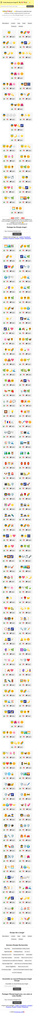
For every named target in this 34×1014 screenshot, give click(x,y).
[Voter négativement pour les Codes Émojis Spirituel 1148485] (23, 292)
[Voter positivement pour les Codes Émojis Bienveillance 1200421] (20, 809)
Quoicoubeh (29, 954)
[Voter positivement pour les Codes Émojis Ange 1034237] (20, 757)
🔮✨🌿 (9, 649)
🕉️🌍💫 (25, 649)
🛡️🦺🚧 (25, 794)
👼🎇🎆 (25, 84)
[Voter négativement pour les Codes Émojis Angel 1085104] (23, 181)
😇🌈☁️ (25, 691)
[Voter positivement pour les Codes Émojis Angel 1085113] (4, 150)
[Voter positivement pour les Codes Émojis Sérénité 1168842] (3, 343)
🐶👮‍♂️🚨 (9, 473)
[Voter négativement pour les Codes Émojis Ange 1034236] (7, 530)
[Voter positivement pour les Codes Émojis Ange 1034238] (4, 540)
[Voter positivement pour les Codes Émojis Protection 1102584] (4, 851)
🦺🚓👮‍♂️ (9, 815)
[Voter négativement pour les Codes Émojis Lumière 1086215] (23, 902)
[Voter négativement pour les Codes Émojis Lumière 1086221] (7, 416)
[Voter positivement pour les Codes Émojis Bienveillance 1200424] (20, 499)
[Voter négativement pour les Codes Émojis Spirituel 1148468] (7, 871)
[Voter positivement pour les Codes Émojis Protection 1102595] (4, 861)
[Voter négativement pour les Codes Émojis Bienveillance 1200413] (23, 602)
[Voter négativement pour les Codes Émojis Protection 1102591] (7, 281)
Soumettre (17, 989)
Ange (18, 23)
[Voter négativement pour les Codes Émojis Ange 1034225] (23, 706)
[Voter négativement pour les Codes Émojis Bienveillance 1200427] (23, 302)
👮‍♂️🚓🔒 (25, 515)
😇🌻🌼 (25, 156)
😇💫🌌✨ (25, 187)
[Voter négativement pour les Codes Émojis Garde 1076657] (23, 509)
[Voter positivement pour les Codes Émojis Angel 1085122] (20, 37)
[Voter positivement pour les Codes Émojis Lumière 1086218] (4, 323)
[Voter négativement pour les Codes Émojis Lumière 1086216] (23, 613)
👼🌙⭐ (9, 53)
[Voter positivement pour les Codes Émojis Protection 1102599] (4, 778)
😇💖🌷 (9, 187)
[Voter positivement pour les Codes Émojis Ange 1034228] (3, 581)
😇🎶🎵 (9, 177)
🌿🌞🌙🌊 (9, 370)
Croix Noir (16, 957)
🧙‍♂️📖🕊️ (25, 877)
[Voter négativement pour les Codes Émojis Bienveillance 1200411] (7, 623)
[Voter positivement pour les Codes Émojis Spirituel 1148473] (20, 923)
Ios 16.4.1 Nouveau (17, 972)
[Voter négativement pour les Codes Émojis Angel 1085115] (23, 161)
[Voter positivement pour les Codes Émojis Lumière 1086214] (4, 261)
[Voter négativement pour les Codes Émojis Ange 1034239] (7, 706)
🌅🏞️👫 (9, 246)
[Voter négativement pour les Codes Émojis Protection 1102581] (23, 519)
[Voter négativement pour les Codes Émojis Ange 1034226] (23, 561)
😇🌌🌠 (9, 711)
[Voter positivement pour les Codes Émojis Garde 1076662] (20, 447)
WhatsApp (28, 238)
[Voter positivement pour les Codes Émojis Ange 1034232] (20, 581)
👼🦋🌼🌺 (17, 104)
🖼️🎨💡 (25, 680)
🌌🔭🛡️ (25, 266)
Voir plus (17, 19)
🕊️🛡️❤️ (25, 660)
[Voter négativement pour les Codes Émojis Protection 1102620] (23, 830)
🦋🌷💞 (25, 804)
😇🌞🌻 (25, 711)
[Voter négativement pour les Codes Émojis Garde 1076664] (7, 457)
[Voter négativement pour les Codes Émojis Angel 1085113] (7, 150)
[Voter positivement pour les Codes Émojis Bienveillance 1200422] (20, 312)
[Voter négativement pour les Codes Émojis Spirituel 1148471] (7, 633)
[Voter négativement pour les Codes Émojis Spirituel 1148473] (23, 923)
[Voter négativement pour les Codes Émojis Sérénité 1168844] (23, 333)
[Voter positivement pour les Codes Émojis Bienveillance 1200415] (4, 250)
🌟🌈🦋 (9, 308)
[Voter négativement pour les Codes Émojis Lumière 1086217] (23, 685)
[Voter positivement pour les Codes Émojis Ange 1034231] (20, 716)
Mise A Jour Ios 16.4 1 (27, 957)
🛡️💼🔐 (9, 784)
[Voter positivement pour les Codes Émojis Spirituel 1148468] (4, 871)
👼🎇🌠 (9, 556)
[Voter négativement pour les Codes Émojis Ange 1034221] (7, 602)
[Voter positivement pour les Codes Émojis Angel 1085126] (4, 47)
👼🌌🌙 (25, 42)
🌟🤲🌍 (25, 308)
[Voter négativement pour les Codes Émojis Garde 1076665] (23, 840)
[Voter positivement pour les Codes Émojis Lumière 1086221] (4, 416)
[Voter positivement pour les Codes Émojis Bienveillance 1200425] (4, 395)
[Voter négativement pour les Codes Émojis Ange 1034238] (7, 540)
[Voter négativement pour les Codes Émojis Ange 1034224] (7, 592)
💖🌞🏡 (9, 608)
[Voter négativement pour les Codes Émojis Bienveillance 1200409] (7, 509)
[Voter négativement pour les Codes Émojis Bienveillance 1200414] (7, 809)
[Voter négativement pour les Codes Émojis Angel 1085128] (7, 99)
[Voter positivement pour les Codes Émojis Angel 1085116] (12, 109)
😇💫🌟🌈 (17, 742)
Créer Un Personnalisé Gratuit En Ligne (22, 969)
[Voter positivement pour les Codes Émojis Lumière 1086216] (20, 613)
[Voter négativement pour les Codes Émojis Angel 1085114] (24, 88)
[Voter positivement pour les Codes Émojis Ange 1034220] (4, 37)
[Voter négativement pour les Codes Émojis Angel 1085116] (15, 109)
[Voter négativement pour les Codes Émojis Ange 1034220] (7, 37)
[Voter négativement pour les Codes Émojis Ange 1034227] (7, 768)
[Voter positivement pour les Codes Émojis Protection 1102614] (4, 799)
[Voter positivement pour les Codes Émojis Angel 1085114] (20, 88)
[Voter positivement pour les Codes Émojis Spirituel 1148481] (20, 281)
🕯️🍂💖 (9, 670)
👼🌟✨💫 (25, 53)
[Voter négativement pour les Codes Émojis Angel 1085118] (23, 99)
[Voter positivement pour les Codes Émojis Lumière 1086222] (4, 923)
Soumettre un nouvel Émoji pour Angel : (17, 983)
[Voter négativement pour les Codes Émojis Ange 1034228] (7, 581)
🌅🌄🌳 (25, 198)
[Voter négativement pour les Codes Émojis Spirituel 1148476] (23, 261)
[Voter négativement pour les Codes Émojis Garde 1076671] (23, 664)
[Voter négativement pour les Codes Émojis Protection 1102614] (7, 799)
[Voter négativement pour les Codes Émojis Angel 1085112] (7, 119)
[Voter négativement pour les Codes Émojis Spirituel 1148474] (15, 213)
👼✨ (9, 598)
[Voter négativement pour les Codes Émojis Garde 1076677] (23, 913)
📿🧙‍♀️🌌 (9, 629)
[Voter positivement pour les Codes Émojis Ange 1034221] (4, 602)
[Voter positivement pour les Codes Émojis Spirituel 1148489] (20, 323)
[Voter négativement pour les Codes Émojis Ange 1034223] (23, 695)
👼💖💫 (9, 94)
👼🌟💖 (9, 546)
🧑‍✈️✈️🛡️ (9, 856)
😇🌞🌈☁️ (9, 146)
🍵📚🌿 (25, 391)
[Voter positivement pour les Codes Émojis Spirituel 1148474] (12, 213)
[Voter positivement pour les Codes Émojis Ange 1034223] (20, 695)
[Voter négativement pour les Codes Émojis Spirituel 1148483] (7, 902)
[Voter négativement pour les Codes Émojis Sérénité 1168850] (23, 354)
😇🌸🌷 (9, 156)
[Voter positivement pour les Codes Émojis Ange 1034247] (4, 571)
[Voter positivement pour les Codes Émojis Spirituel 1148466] (20, 654)
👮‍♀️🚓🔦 (9, 515)
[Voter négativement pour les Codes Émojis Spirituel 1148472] (7, 333)
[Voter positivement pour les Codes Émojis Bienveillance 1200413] (20, 602)
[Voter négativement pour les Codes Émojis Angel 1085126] (7, 47)
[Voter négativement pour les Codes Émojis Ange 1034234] (7, 561)
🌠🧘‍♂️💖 (9, 328)
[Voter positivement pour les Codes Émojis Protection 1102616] (20, 788)
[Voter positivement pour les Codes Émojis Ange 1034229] (12, 747)
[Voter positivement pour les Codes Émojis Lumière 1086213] (20, 468)
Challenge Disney (18, 951)
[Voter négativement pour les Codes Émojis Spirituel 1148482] (7, 654)
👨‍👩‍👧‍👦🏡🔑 (25, 473)
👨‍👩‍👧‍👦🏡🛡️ (9, 484)
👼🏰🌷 (9, 577)
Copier (13, 36)
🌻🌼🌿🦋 (25, 339)
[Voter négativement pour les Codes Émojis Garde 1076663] (23, 271)
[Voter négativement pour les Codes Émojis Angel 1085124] (7, 171)
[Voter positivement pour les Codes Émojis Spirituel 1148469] (4, 644)
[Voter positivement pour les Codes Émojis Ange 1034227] (4, 768)
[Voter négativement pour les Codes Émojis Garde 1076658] (7, 478)
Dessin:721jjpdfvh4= (11, 966)
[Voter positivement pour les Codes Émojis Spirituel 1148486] (20, 623)
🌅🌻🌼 (17, 208)
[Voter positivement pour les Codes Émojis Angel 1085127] (4, 161)
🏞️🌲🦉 (9, 453)
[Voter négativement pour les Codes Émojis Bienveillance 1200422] (23, 312)
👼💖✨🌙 (25, 577)
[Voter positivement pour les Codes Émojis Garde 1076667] (20, 819)
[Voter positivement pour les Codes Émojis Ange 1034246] (4, 716)
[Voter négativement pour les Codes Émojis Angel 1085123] (23, 57)
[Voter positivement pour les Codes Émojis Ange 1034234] (3, 561)
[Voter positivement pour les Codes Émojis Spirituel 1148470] (4, 375)
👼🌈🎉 (9, 525)
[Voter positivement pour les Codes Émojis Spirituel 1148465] (3, 892)
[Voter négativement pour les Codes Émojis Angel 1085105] (24, 119)
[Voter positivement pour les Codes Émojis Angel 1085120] (12, 78)
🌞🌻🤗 (25, 297)
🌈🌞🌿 (25, 246)
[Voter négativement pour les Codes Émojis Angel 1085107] (7, 181)
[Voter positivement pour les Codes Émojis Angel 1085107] (4, 181)
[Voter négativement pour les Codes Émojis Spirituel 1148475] (23, 675)
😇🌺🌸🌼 (17, 722)
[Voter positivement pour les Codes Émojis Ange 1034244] (4, 757)
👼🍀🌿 (25, 546)
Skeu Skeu (7, 948)
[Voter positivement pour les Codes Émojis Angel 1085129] (20, 171)
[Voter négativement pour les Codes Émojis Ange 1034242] (7, 737)
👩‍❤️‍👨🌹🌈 (25, 494)
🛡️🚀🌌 (9, 794)
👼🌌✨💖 (9, 535)
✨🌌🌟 (9, 918)
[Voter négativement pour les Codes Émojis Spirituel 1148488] (23, 644)
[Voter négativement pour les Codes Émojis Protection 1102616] (23, 788)
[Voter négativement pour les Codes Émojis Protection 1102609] (23, 633)
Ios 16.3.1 (27, 951)
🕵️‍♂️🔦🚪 (9, 680)
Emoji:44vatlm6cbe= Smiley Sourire (20, 948)
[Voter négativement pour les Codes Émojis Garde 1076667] (23, 819)
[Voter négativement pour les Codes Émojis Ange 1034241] (24, 540)
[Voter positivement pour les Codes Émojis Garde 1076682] (4, 819)
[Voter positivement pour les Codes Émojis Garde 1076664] (4, 457)
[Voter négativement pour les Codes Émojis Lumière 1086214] (7, 261)
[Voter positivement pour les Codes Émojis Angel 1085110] (3, 57)
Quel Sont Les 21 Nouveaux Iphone (23, 963)
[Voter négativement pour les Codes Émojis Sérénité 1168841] (7, 913)
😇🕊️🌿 (9, 198)
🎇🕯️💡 (9, 411)
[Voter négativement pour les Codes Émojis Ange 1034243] (23, 530)
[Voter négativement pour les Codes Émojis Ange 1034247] (7, 571)
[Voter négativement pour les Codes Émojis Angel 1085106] (15, 130)
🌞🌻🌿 (9, 297)
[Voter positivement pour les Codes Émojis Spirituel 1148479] (20, 871)
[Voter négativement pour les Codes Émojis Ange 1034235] (15, 726)
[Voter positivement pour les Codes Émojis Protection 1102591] (4, 281)
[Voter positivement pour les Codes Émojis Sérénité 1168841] (4, 913)
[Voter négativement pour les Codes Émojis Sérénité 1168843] (7, 437)
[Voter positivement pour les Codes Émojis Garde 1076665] (20, 840)
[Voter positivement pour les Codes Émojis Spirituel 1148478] (4, 312)
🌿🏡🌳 (25, 370)
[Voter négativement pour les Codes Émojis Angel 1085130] (7, 88)
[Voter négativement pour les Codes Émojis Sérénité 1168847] (23, 395)
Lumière (13, 23)
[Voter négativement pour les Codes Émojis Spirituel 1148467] (23, 892)
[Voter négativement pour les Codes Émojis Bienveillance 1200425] (7, 395)
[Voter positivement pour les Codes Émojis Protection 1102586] (20, 799)
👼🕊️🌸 (9, 587)
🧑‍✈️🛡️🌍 (25, 846)
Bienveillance (5, 23)
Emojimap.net (18, 1012)
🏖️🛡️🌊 (9, 442)
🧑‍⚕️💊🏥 (9, 846)
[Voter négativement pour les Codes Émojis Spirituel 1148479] (23, 871)
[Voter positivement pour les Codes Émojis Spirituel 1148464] (4, 292)
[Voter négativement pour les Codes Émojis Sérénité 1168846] (23, 861)
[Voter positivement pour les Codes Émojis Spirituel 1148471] (4, 633)
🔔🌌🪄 (9, 639)
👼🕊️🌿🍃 (25, 587)
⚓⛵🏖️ (25, 908)
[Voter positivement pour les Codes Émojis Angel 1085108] (12, 68)
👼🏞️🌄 (25, 566)
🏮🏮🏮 (25, 463)
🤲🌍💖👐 (9, 804)
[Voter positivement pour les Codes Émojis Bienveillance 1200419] (4, 613)
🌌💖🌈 (9, 266)
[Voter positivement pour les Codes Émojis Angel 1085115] (20, 161)
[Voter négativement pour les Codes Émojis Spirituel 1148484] (7, 664)
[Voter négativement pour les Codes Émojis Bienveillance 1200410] (7, 406)
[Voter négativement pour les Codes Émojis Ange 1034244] (7, 757)
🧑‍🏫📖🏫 (25, 815)
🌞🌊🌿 (25, 287)
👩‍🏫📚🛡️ (9, 494)
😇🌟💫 (25, 146)
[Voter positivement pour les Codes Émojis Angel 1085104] (20, 181)
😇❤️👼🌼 (9, 763)
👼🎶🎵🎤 (25, 556)
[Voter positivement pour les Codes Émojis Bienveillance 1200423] (3, 675)
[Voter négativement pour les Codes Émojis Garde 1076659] (7, 488)
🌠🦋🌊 (25, 318)
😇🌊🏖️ (9, 701)
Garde (23, 23)
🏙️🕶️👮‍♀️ (25, 442)
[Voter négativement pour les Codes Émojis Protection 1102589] (23, 478)
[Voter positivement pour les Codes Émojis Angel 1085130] (4, 88)
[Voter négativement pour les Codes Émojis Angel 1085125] (24, 47)
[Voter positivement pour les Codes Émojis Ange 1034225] (20, 706)
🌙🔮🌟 (9, 287)
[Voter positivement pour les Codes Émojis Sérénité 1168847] (20, 395)
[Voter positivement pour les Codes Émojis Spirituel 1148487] (4, 271)
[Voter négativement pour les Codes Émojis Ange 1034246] (7, 716)
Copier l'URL (17, 234)
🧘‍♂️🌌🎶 (9, 877)
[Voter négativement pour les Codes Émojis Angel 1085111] (7, 192)
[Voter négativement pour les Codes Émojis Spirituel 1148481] (23, 281)
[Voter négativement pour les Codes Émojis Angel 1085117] (24, 150)
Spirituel (30, 23)
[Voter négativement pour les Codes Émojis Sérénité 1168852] (24, 375)
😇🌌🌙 (25, 701)
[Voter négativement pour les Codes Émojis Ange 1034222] (7, 550)
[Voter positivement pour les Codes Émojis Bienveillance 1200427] (20, 302)
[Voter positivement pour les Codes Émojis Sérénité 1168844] (20, 333)
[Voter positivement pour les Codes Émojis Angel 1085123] (20, 57)
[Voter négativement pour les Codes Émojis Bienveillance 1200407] (23, 364)
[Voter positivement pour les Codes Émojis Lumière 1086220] (4, 468)
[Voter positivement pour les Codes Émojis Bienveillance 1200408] (20, 406)
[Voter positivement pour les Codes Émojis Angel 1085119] (20, 192)
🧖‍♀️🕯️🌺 (25, 856)
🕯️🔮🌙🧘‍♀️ (25, 670)
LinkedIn (5, 238)
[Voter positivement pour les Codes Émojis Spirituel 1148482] (4, 654)
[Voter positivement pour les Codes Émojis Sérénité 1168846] (20, 861)
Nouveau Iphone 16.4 (19, 954)
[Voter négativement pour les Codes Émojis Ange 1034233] (24, 737)
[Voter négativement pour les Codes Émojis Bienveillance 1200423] (7, 675)
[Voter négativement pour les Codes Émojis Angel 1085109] (7, 202)
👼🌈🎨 (25, 525)
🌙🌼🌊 (25, 277)
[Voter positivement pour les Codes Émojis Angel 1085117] (20, 150)
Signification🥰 (8, 951)
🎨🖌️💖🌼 (25, 422)
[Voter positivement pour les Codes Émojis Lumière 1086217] (20, 685)
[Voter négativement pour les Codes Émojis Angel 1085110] (7, 57)
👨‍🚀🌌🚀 (25, 484)
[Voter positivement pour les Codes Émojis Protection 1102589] (20, 478)
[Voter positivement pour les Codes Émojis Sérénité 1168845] (20, 343)
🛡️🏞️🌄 (25, 773)
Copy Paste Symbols (7, 957)
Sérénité (21, 26)
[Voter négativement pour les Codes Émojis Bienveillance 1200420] (7, 354)
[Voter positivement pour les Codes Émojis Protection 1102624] (20, 778)
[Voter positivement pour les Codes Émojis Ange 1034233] (20, 737)
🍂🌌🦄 (25, 380)
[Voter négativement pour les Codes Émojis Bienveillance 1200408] (24, 406)
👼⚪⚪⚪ (9, 115)
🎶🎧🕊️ (9, 432)
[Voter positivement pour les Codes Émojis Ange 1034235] (12, 726)
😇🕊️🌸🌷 (9, 753)
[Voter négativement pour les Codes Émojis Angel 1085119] (23, 192)
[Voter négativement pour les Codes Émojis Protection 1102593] (7, 499)
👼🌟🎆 (25, 535)
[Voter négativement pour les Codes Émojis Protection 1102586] (23, 799)
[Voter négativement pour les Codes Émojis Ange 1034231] (23, 716)
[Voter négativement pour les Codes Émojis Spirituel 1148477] (23, 882)
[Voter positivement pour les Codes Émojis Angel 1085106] (12, 130)
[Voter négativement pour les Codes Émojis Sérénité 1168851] (7, 882)
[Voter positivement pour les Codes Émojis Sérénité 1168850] (20, 354)
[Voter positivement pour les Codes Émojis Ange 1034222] (4, 550)
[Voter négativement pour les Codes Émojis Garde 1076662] (23, 447)
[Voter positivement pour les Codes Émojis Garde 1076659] (4, 488)
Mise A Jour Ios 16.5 (23, 966)
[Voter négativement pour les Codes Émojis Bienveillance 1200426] (7, 364)
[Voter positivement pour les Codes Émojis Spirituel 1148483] (4, 902)
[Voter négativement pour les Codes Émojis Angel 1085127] (7, 161)
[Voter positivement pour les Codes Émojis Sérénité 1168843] (4, 437)
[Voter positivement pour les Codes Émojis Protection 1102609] (20, 633)
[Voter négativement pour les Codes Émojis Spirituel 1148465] (7, 892)
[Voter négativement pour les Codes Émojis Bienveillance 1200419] (7, 613)
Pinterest (11, 238)
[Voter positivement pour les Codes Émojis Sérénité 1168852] (20, 375)
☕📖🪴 (9, 908)
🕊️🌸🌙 (9, 660)
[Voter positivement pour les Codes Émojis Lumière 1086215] (20, 902)
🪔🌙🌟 (25, 898)
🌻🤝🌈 (9, 349)
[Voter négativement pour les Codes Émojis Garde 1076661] (7, 685)
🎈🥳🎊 (25, 411)
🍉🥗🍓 (9, 391)
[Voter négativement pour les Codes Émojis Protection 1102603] (7, 840)
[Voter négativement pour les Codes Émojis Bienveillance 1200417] (23, 416)
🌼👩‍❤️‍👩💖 (9, 360)
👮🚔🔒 (25, 504)
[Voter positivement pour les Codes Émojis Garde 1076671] (20, 664)
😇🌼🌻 (9, 166)
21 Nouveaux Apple (6, 969)
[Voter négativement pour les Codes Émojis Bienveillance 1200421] (24, 809)
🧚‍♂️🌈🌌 (9, 898)
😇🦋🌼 (25, 753)
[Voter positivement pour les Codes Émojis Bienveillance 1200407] (20, 364)
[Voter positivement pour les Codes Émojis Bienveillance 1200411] (4, 623)
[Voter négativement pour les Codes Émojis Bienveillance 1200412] (23, 426)
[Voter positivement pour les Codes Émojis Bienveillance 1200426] (4, 364)
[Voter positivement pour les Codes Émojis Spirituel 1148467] (20, 892)
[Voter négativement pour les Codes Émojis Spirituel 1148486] (23, 623)
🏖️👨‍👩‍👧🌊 (25, 432)
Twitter (21, 237)
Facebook (27, 237)
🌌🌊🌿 (25, 256)
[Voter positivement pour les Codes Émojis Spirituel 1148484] (4, 664)
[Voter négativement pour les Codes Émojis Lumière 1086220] (7, 468)
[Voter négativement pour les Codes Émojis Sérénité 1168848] (23, 202)
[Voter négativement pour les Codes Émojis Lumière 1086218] (7, 323)
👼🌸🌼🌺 (17, 63)
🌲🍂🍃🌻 (25, 328)
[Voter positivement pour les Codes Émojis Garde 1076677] (20, 913)
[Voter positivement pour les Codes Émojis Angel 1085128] (4, 99)
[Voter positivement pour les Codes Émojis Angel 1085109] (4, 202)
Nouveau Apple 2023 (7, 963)
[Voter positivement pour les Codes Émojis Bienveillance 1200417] (20, 416)
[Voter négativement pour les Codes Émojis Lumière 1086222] (7, 923)
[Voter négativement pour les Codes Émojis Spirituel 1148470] (7, 375)
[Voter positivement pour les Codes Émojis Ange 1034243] (20, 530)
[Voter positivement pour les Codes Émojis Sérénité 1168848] (20, 202)
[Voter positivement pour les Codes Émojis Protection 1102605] (4, 447)
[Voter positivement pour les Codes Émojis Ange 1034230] (20, 592)
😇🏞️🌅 (25, 732)
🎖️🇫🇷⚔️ (9, 422)
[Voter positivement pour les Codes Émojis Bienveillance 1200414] (4, 809)
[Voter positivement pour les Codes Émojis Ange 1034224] (3, 592)
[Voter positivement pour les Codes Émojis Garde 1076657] (20, 509)
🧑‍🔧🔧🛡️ (9, 836)
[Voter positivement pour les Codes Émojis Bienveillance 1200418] (20, 437)
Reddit (17, 238)
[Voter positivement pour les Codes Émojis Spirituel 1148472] (3, 333)
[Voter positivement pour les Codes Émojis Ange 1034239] (4, 706)
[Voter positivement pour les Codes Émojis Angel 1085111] (3, 192)
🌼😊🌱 (25, 360)
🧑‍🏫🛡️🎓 (9, 825)
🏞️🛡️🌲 (25, 453)
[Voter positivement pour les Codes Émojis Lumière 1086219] (4, 302)
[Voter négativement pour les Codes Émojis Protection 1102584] (7, 851)
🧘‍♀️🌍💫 (25, 867)
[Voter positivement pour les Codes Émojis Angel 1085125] (20, 47)
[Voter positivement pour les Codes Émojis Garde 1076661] (4, 685)
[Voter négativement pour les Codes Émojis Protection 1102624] (23, 778)
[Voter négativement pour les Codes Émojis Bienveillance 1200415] (7, 250)
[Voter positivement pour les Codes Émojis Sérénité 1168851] (4, 882)
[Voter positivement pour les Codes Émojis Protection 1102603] (4, 840)
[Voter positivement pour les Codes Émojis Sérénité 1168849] (20, 250)
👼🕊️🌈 (25, 94)
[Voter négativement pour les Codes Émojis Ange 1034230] (23, 592)
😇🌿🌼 (25, 166)
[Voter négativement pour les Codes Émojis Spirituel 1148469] (7, 644)
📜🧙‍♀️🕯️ (25, 618)
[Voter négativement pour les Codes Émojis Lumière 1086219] (7, 302)
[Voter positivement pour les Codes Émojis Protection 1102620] (20, 830)
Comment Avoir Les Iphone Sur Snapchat (13, 960)
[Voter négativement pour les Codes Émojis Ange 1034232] (23, 581)
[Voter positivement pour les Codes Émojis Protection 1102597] (4, 788)
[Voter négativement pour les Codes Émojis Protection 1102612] (23, 457)
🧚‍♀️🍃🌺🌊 (25, 887)
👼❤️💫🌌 (17, 125)
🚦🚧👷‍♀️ (25, 763)
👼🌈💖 (25, 32)
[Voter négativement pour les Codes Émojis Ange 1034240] (23, 550)
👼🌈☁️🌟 (9, 42)
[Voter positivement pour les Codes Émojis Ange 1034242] (4, 737)
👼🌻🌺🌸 (9, 84)
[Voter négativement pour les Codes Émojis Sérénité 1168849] (23, 250)
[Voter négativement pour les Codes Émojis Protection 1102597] (7, 788)
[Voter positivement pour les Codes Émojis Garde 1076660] (3, 426)
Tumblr (22, 238)
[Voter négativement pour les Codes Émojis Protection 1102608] (7, 830)
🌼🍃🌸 (25, 349)
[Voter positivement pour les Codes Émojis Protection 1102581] (20, 519)
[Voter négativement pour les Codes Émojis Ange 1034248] (7, 695)
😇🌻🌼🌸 (9, 732)
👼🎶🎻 (9, 566)
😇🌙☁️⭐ (17, 135)
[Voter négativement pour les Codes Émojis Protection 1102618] (23, 851)
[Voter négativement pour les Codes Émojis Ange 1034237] (24, 757)
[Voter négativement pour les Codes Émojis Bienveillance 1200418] (23, 437)
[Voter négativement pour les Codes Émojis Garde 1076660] (7, 426)
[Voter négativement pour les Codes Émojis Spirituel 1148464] (7, 292)
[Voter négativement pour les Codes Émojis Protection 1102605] (7, 447)
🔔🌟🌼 (25, 639)
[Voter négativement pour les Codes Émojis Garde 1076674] (24, 768)
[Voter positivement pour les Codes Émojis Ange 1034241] (20, 540)
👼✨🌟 (25, 115)
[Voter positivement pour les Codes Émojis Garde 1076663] (20, 271)
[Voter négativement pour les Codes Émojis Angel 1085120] (15, 78)
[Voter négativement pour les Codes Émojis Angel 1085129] (23, 171)
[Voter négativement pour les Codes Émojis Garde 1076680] (23, 488)
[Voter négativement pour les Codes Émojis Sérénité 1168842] (7, 343)
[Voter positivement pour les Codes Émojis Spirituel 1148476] (20, 261)
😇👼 (25, 177)
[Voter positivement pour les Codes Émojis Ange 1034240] (20, 550)
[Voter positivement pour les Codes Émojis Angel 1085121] (12, 140)
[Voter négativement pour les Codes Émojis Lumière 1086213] (23, 468)
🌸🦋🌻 (9, 339)
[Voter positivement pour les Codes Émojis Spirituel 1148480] (20, 385)
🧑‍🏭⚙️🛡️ (25, 825)
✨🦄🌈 (25, 918)
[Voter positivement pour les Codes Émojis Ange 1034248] (4, 695)
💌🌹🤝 (25, 598)
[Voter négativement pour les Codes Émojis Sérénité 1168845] (23, 343)
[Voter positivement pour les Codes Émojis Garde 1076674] (20, 768)
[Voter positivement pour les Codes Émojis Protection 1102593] (4, 499)
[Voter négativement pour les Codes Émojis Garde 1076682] (7, 819)
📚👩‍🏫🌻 (9, 618)
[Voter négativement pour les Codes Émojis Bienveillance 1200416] (7, 385)
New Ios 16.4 (28, 960)
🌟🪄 (9, 318)
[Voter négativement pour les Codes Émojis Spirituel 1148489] (23, 323)
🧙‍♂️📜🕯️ (9, 887)
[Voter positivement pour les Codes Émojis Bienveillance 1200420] (4, 354)
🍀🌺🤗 (9, 380)
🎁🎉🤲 (25, 401)
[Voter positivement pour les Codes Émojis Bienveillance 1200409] (4, 509)
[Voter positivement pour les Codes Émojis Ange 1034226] (20, 561)
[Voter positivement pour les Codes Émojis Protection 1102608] (4, 830)
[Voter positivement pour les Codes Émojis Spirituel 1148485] (20, 292)
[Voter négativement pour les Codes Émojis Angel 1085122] (23, 37)
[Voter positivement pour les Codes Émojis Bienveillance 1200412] (20, 426)
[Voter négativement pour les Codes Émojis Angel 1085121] (15, 140)
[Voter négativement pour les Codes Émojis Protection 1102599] (7, 778)
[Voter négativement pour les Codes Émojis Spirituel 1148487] (7, 271)
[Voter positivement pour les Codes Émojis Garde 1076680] (20, 488)
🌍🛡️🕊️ (9, 277)
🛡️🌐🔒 (9, 773)
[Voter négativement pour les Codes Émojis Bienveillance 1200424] (23, 499)
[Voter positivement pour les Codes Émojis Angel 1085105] (20, 119)
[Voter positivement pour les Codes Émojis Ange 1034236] (4, 530)
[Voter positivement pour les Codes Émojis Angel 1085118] (20, 99)
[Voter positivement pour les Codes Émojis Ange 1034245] (20, 571)
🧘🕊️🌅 (9, 867)
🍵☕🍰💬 (9, 401)
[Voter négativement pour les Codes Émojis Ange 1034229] (15, 747)
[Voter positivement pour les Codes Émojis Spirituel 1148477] (20, 882)
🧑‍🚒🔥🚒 (25, 836)
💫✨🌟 (25, 608)
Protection (13, 26)
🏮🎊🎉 (9, 463)
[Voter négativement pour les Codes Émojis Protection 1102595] (7, 861)
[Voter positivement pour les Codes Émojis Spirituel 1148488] (20, 644)
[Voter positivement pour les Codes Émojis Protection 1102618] (20, 851)
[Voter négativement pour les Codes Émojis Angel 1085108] (15, 68)
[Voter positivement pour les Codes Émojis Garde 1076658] (4, 478)
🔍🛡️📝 (25, 629)
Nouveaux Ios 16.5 (6, 954)
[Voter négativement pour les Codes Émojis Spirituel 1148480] (23, 385)
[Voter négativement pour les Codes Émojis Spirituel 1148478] (7, 312)
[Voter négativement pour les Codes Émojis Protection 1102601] (7, 519)
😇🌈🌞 (9, 691)
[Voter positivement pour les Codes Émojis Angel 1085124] (4, 171)
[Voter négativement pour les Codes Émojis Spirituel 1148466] (23, 654)
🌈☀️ (9, 256)
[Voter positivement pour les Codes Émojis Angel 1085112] (4, 119)
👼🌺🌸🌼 (17, 73)
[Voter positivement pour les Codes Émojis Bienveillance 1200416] (4, 385)
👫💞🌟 (9, 504)
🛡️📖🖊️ (25, 784)
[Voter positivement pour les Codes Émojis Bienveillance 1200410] (4, 406)
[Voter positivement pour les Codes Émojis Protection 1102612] (20, 457)
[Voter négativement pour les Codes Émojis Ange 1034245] (23, 571)
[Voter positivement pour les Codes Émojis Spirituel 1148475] (20, 675)
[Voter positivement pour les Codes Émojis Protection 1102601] (4, 519)
